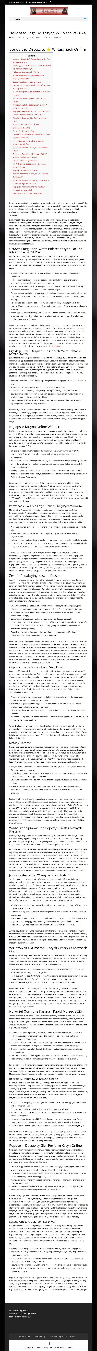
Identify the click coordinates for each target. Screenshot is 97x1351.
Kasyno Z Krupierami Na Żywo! (26, 124)
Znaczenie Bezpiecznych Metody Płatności (30, 154)
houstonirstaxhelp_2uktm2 (23, 37)
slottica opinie (54, 346)
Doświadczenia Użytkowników (25, 160)
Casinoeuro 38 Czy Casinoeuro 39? (27, 193)
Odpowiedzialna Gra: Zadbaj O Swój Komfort (32, 85)
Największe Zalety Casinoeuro (25, 170)
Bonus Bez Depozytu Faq (23, 131)
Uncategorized (55, 37)
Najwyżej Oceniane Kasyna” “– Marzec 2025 (31, 111)
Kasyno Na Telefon (21, 144)
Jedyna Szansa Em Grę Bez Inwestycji (28, 141)
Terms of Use (24, 1336)
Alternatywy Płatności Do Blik (25, 157)
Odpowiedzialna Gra (21, 128)
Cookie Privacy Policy (58, 1336)
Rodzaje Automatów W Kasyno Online (29, 114)
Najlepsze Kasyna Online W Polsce (27, 72)
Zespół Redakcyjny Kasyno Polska (27, 82)
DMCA (72, 1336)
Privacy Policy (39, 1336)
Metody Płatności (20, 88)
